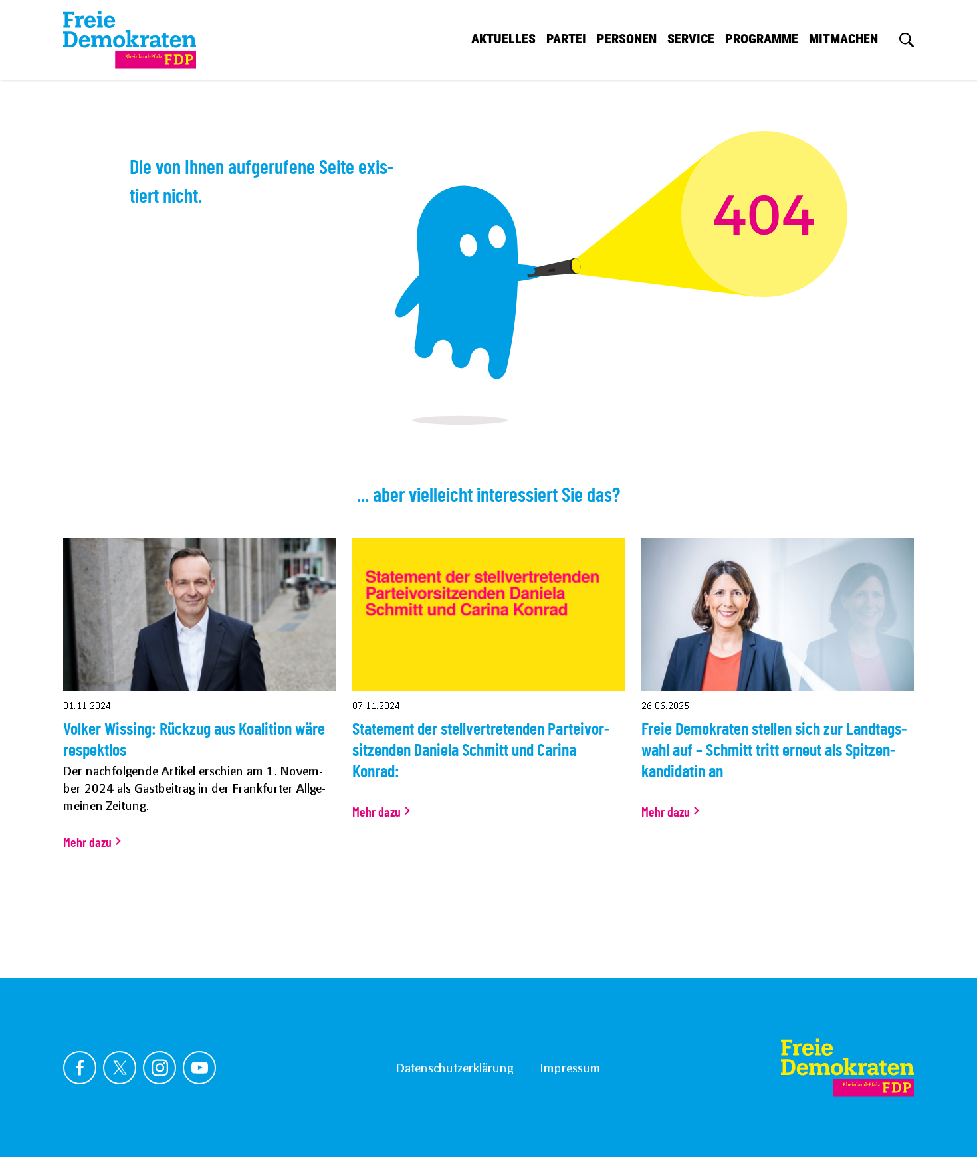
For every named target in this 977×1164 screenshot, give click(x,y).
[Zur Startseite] (847, 1067)
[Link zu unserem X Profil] (119, 1067)
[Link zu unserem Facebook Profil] (79, 1067)
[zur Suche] (906, 40)
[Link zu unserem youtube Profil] (199, 1067)
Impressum (570, 1067)
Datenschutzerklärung (454, 1067)
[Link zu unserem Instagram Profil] (159, 1067)
